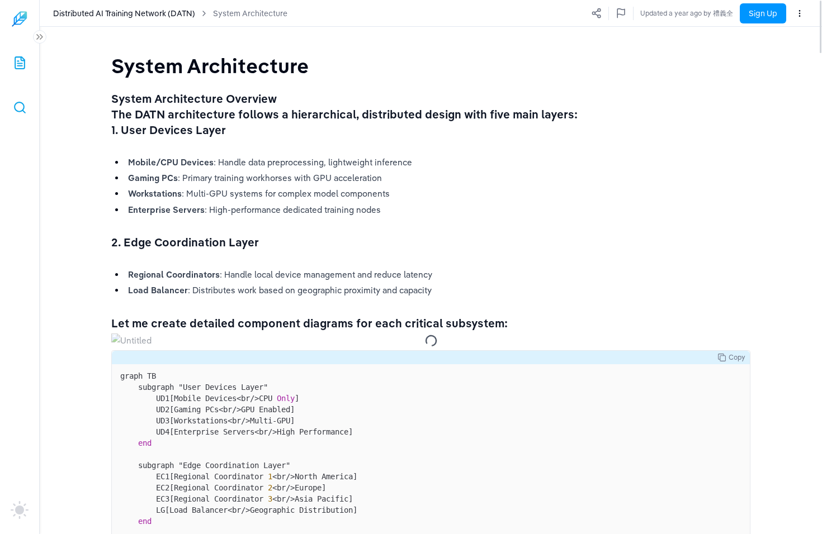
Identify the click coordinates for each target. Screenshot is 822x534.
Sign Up (763, 13)
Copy (737, 357)
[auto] (20, 510)
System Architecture (250, 13)
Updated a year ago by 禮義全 (686, 13)
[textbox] (210, 65)
